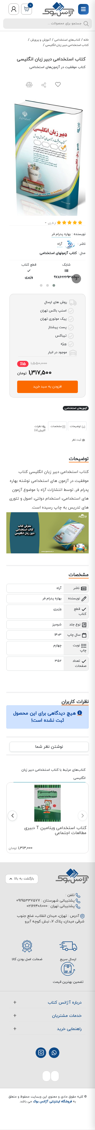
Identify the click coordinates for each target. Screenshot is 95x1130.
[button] (54, 285)
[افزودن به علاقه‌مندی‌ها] (58, 85)
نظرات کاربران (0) (40, 428)
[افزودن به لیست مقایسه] (29, 85)
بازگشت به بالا (24, 879)
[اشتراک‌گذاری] (43, 86)
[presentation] (76, 278)
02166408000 (37, 906)
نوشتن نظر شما (49, 747)
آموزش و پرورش (40, 40)
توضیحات (76, 426)
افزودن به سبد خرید (47, 386)
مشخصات (56, 426)
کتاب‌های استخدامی (67, 40)
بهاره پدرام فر (61, 234)
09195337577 (28, 900)
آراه (59, 244)
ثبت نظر (77, 440)
